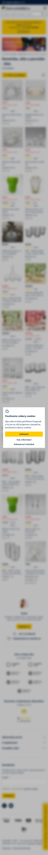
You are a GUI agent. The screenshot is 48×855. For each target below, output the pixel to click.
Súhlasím (24, 434)
